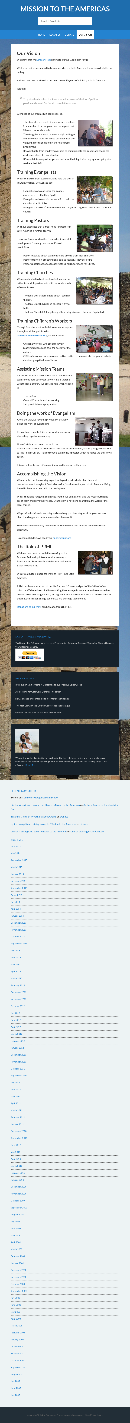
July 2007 (15, 1381)
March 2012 (16, 1034)
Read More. (31, 765)
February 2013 (18, 985)
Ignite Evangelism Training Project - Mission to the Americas (43, 823)
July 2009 (15, 1221)
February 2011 (18, 1117)
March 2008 (16, 1325)
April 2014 (16, 908)
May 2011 (15, 1096)
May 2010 (15, 1152)
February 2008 (18, 1332)
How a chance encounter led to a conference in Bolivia (42, 698)
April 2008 (16, 1318)
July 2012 (15, 1013)
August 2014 (17, 895)
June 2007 (16, 1388)
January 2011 (17, 1124)
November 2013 (18, 929)
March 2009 (16, 1249)
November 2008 (18, 1277)
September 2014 (19, 888)
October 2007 (18, 1360)
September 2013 (19, 943)
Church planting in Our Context (87, 831)
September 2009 (19, 1207)
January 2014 (17, 915)
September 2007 (19, 1367)
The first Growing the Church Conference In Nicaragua (42, 705)
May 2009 (15, 1235)
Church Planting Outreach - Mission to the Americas (39, 831)
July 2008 (15, 1297)
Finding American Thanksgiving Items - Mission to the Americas (45, 804)
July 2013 (15, 950)
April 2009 (16, 1242)
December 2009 (18, 1186)
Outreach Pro (53, 1414)
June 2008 (16, 1304)
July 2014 (15, 902)
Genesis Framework (73, 1414)
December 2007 (18, 1346)
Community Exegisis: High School (40, 797)
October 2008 (18, 1284)
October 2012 (18, 1006)
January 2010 (17, 1179)
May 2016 (15, 853)
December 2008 (18, 1270)
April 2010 (16, 1158)
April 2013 (16, 971)
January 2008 (17, 1339)
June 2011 (16, 1089)
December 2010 (18, 1131)
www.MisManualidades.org (32, 335)
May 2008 (15, 1311)
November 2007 (18, 1353)
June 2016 (16, 846)
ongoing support (62, 537)
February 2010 (18, 1172)
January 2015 (17, 874)
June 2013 (16, 957)
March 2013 (16, 978)
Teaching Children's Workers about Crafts (33, 816)
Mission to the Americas (65, 9)
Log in (100, 1414)
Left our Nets (43, 59)
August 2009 (17, 1214)
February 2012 (18, 1040)
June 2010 (16, 1145)
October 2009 (18, 1200)
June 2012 (16, 1020)
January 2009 (17, 1263)
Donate (64, 816)
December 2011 (18, 1054)
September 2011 (19, 1075)
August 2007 (17, 1374)
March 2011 (16, 1110)
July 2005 (15, 1395)
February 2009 (18, 1256)
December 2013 (18, 922)
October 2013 (18, 936)
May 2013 (15, 964)
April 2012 (16, 1027)
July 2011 (15, 1082)
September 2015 (19, 860)
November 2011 (18, 1061)
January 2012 (17, 1047)
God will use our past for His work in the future (38, 712)
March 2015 (16, 867)
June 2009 (16, 1228)
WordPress (90, 1414)
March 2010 (16, 1165)
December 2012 (18, 992)
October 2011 (18, 1068)
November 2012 (18, 999)
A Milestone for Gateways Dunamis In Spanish (38, 691)
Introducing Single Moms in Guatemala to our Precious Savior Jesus (48, 684)
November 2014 (18, 881)
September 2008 (19, 1291)
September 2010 (19, 1138)
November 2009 (18, 1193)
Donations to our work (29, 606)
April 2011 (16, 1103)
